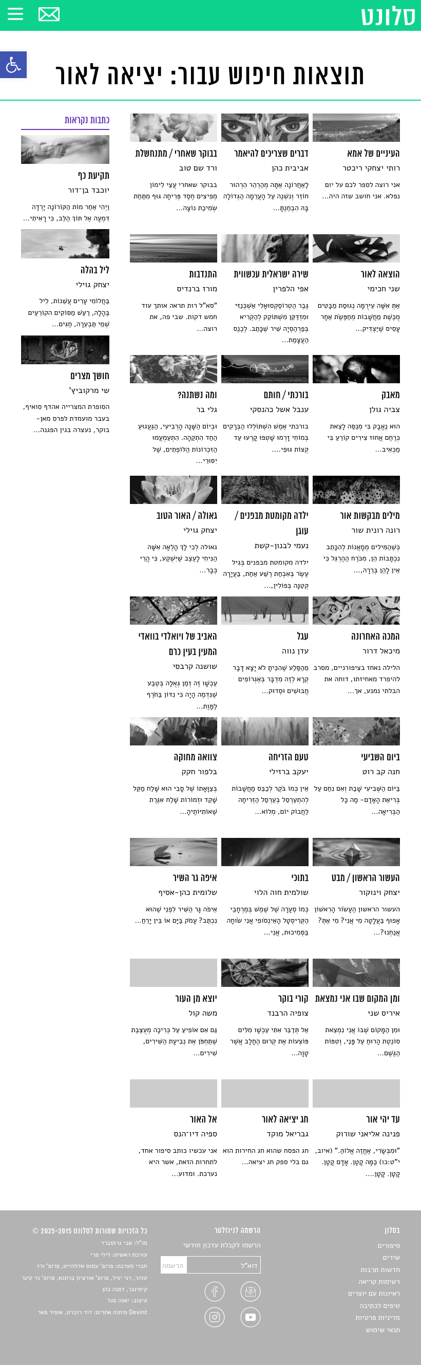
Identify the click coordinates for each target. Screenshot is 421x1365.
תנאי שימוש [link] (383, 1330)
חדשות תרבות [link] (380, 1270)
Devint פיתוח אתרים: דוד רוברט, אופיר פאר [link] (92, 1312)
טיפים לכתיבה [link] (379, 1306)
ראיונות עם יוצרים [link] (374, 1293)
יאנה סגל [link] (118, 1301)
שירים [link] (391, 1257)
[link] (13, 64)
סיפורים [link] (389, 1245)
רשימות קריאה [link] (379, 1281)
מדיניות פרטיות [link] (378, 1317)
